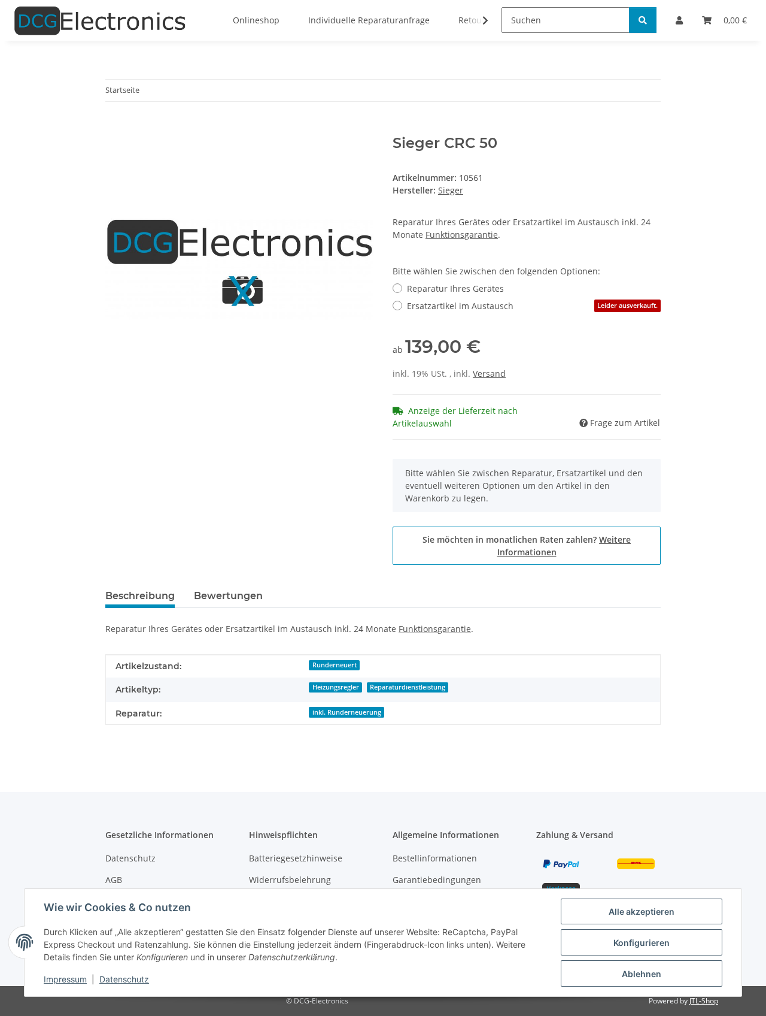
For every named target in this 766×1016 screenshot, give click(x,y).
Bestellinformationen (435, 858)
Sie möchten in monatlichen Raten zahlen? (526, 546)
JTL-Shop (703, 1001)
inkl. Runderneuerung (346, 712)
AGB (113, 879)
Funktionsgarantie (461, 234)
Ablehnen (641, 974)
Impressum (65, 979)
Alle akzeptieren (641, 911)
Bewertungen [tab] (228, 595)
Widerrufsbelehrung (290, 879)
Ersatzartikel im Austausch (532, 306)
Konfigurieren (641, 943)
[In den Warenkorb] (114, 128)
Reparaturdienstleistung (407, 687)
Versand (489, 373)
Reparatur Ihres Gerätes (455, 288)
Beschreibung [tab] (140, 595)
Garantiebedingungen (437, 879)
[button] (477, 20)
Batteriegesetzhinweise (295, 858)
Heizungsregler (335, 687)
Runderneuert (334, 665)
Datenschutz (124, 979)
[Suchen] (642, 20)
